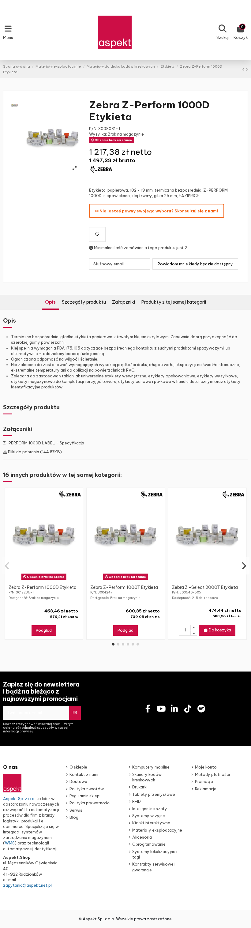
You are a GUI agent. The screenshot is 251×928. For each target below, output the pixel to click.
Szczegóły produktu (84, 302)
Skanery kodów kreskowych (147, 777)
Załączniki (123, 302)
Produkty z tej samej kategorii (173, 302)
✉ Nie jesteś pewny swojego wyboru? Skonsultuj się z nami (156, 210)
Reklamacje (205, 788)
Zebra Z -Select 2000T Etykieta (205, 587)
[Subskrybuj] (75, 713)
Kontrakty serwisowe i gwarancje (153, 867)
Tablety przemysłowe (153, 794)
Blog (73, 817)
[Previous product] (243, 69)
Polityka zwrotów (86, 788)
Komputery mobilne (151, 767)
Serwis (75, 810)
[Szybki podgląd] (47, 580)
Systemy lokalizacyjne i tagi (154, 854)
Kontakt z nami (83, 774)
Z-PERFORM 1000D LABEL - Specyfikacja (43, 442)
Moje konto (206, 767)
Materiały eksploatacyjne (157, 830)
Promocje (204, 781)
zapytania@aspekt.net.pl (27, 885)
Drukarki (140, 786)
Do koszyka (220, 629)
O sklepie (78, 767)
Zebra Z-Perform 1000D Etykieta (43, 587)
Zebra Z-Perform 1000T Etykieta (124, 587)
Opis (50, 302)
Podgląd (44, 630)
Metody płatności (212, 774)
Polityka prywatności (90, 802)
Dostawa (78, 781)
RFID (136, 801)
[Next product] (246, 69)
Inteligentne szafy (149, 808)
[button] (113, 644)
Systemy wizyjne (148, 815)
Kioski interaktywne (151, 822)
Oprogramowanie (149, 844)
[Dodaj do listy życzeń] (97, 234)
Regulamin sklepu (85, 795)
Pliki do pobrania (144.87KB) (34, 451)
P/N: (93, 128)
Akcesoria (142, 837)
